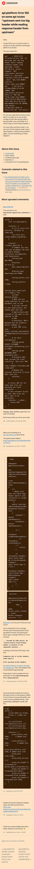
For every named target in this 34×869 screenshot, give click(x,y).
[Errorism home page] (11, 3)
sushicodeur (10, 421)
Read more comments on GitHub (13, 841)
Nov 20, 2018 (21, 421)
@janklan (6, 623)
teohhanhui (10, 446)
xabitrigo (9, 791)
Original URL (9, 153)
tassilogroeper (11, 681)
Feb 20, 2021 (23, 681)
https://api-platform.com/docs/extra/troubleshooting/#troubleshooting (17, 809)
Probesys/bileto (11, 190)
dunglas (9, 815)
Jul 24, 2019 (19, 791)
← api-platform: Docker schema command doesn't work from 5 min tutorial (8, 855)
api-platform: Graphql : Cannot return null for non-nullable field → (24, 854)
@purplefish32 (8, 207)
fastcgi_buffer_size (9, 435)
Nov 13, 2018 (21, 446)
